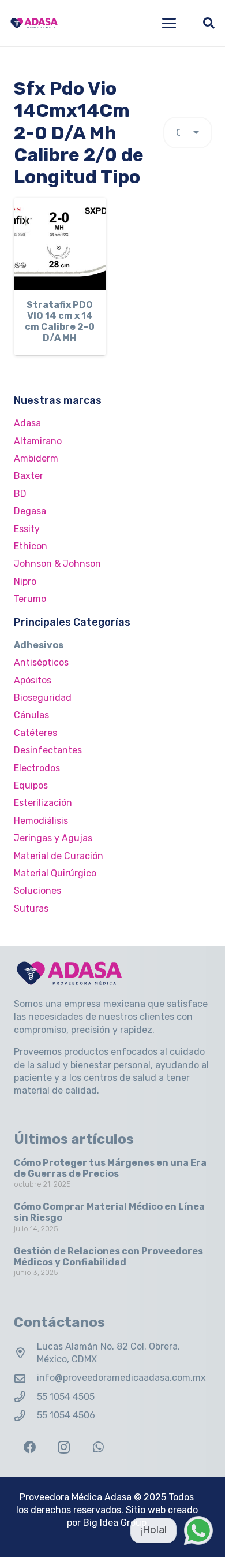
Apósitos (32, 680)
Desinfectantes (48, 750)
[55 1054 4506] (25, 1415)
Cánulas (31, 714)
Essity (27, 528)
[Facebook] (30, 1447)
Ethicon (30, 546)
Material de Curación (58, 855)
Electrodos (37, 768)
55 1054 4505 (66, 1396)
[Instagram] (64, 1447)
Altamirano (38, 441)
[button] (169, 23)
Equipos (31, 785)
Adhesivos (38, 645)
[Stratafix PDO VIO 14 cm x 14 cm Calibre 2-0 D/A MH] (60, 244)
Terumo (30, 598)
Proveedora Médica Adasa (76, 1497)
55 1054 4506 (66, 1415)
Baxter (28, 475)
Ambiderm (36, 458)
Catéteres (35, 732)
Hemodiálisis (41, 820)
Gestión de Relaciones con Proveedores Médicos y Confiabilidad (108, 1257)
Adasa (27, 423)
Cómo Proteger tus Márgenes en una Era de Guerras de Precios (110, 1168)
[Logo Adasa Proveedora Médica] (34, 23)
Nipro (25, 581)
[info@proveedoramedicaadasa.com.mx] (25, 1378)
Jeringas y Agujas (53, 838)
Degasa (30, 511)
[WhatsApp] (98, 1447)
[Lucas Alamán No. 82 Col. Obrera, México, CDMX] (25, 1352)
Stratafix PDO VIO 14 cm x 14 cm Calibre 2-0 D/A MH (60, 321)
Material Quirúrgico (55, 873)
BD (20, 493)
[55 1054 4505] (25, 1396)
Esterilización (43, 802)
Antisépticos (41, 662)
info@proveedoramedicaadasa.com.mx (121, 1377)
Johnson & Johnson (57, 563)
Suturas (31, 908)
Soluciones (37, 890)
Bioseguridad (43, 697)
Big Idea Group (115, 1522)
